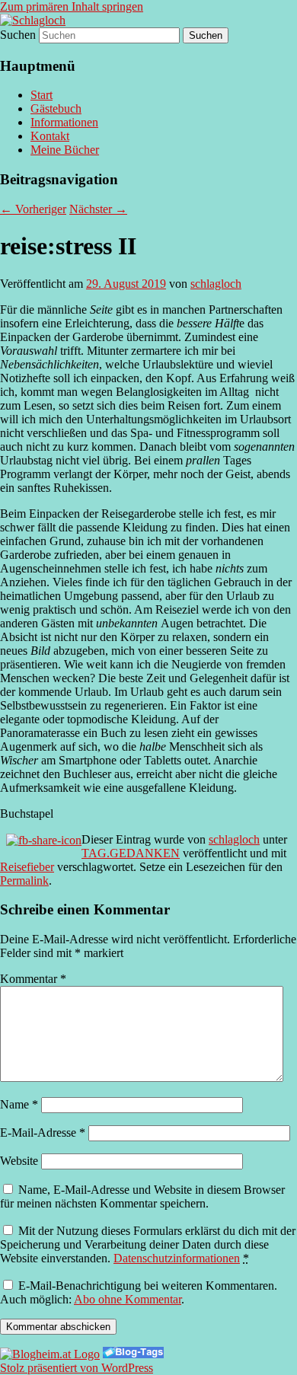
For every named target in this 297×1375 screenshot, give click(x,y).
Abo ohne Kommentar (127, 1299)
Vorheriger (33, 209)
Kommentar (33, 978)
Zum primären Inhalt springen (71, 6)
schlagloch (215, 283)
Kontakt (49, 135)
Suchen (18, 34)
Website (19, 1160)
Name (19, 1104)
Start (41, 94)
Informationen (64, 122)
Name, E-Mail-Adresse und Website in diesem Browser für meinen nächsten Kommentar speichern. (142, 1196)
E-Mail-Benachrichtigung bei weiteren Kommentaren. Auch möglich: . (138, 1292)
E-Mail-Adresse (42, 1132)
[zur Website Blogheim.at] (50, 1354)
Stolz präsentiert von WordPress (76, 1367)
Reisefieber (27, 866)
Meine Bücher (64, 149)
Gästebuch (55, 108)
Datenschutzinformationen (176, 1258)
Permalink (24, 880)
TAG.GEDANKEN (130, 853)
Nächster (98, 209)
